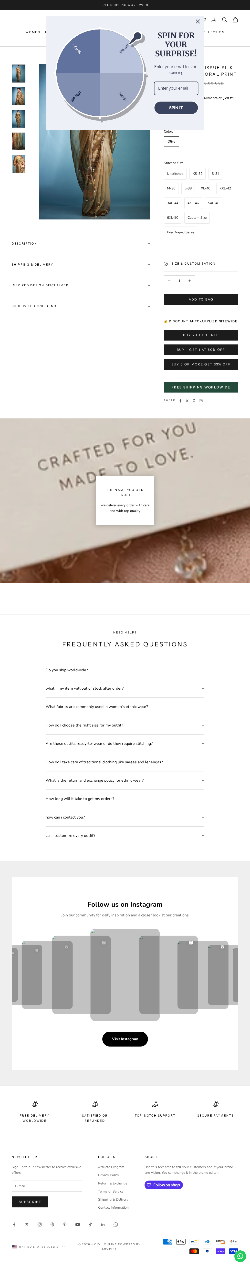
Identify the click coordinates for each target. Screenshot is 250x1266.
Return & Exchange (112, 1183)
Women (32, 32)
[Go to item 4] (18, 141)
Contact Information (113, 1207)
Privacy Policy (108, 1175)
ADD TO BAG (201, 299)
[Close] (198, 21)
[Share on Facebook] (180, 401)
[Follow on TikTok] (90, 1224)
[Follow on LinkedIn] (103, 1224)
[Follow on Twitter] (26, 1224)
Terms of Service (110, 1191)
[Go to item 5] (18, 164)
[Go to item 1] (18, 73)
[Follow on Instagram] (39, 1224)
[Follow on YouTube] (77, 1224)
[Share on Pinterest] (194, 401)
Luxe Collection (207, 32)
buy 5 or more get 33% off (201, 364)
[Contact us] (240, 1256)
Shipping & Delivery (113, 1199)
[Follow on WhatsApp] (115, 1224)
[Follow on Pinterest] (64, 1224)
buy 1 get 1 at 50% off (201, 350)
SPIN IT (176, 107)
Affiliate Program (111, 1167)
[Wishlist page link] (204, 20)
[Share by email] (201, 401)
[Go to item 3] (18, 118)
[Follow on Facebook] (14, 1224)
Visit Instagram (125, 1039)
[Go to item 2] (18, 96)
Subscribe (30, 1202)
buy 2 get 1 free (201, 335)
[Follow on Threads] (52, 1224)
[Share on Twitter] (187, 401)
